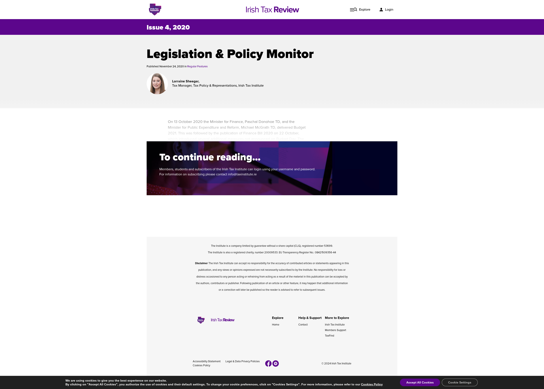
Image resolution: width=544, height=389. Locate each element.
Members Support (335, 330)
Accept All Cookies (420, 382)
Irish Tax (272, 9)
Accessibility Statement (207, 361)
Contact (303, 324)
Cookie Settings (459, 382)
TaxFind (329, 335)
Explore (364, 9)
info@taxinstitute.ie (242, 174)
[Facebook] (268, 363)
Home (275, 324)
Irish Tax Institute (335, 324)
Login (389, 9)
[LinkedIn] (275, 363)
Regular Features (197, 66)
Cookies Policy (201, 365)
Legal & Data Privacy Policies (242, 361)
